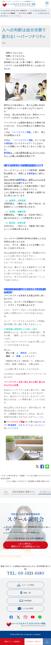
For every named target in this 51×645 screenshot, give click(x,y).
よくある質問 (28, 608)
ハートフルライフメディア (38, 10)
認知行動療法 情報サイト (24, 491)
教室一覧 (27, 592)
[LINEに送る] (47, 468)
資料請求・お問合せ (33, 642)
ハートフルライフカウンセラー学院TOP (14, 10)
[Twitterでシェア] (37, 468)
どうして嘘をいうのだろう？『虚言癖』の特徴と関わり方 (27, 481)
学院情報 (28, 600)
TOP (47, 642)
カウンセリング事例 (25, 13)
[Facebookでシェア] (42, 468)
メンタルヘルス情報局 (8, 13)
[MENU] (47, 4)
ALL (6, 491)
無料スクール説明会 (12, 642)
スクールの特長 (28, 585)
